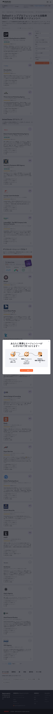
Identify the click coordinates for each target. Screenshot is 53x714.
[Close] (48, 341)
